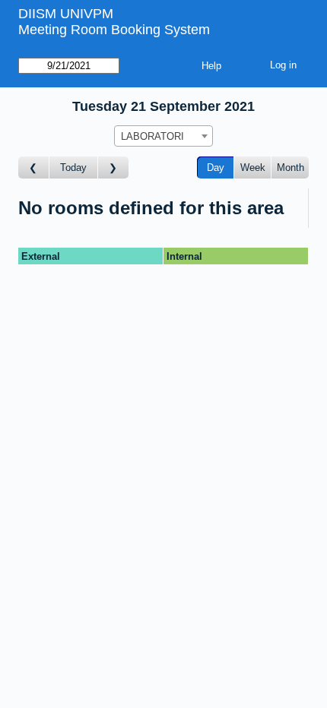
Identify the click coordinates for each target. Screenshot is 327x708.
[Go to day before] (33, 167)
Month (290, 167)
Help (211, 65)
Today (73, 167)
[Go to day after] (113, 167)
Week (252, 167)
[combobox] (163, 136)
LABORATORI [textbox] (152, 136)
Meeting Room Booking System (114, 29)
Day (215, 167)
